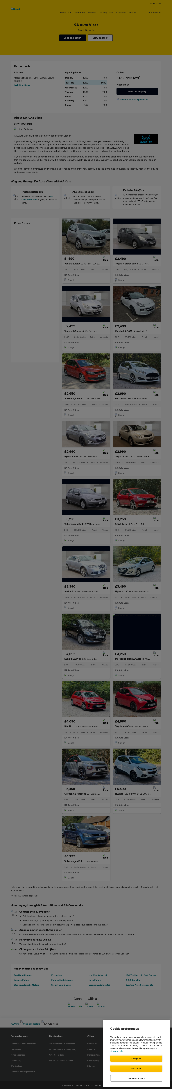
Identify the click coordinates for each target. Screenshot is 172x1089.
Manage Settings (136, 1078)
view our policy (117, 1051)
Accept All (136, 1058)
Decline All (136, 1068)
